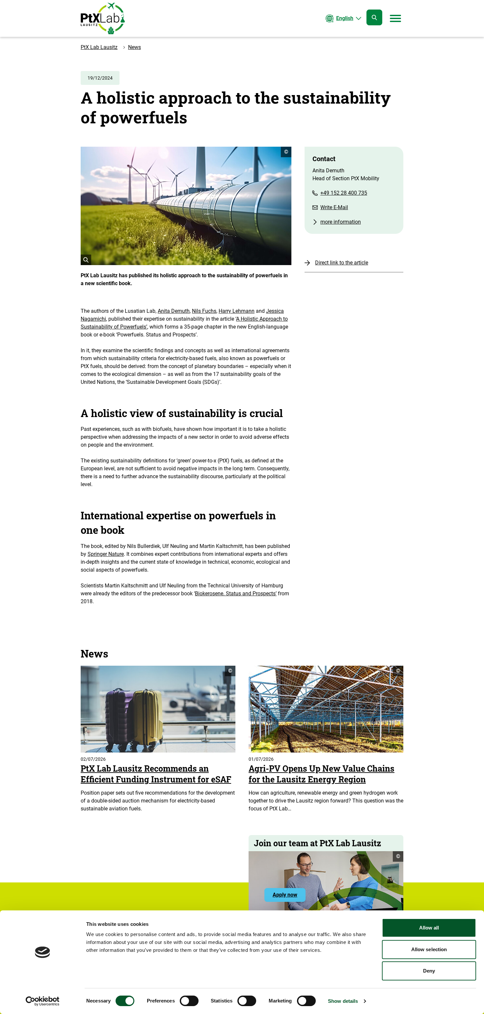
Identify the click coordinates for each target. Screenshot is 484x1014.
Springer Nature (106, 554)
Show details (343, 1001)
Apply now (289, 896)
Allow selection (429, 949)
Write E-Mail (334, 207)
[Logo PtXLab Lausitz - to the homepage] (103, 18)
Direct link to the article (341, 263)
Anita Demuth (174, 311)
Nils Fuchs (204, 311)
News (134, 47)
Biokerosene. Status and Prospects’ (236, 593)
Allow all (429, 927)
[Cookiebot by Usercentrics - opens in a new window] (42, 1001)
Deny (429, 971)
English (344, 18)
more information (340, 222)
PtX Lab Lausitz (99, 47)
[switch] (189, 1001)
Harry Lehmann (237, 311)
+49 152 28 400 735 (343, 193)
